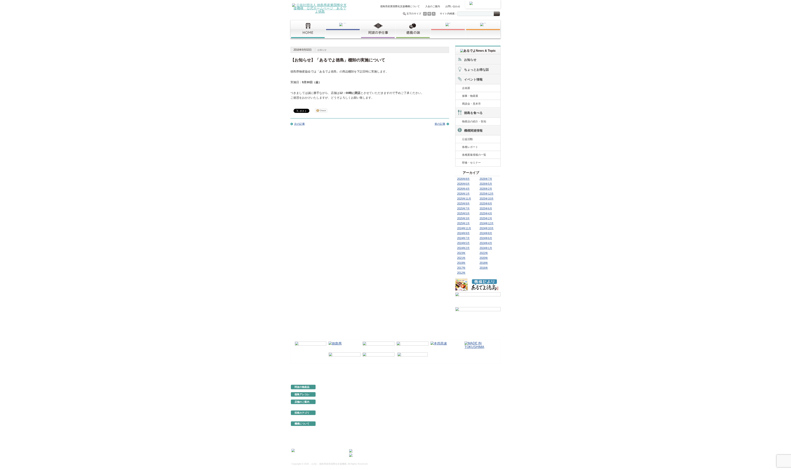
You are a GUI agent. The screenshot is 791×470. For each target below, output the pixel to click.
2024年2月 (463, 248)
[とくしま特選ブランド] (342, 29)
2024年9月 (463, 233)
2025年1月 (463, 223)
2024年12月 (487, 223)
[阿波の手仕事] (377, 29)
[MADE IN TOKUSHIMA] (480, 346)
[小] (425, 14)
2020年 (484, 258)
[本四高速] (446, 346)
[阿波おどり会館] (378, 346)
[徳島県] (344, 346)
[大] (433, 14)
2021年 (461, 258)
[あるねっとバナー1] (478, 299)
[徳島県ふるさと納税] (310, 346)
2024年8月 (486, 233)
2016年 (484, 267)
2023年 (461, 253)
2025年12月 (487, 193)
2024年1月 (486, 248)
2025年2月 (486, 218)
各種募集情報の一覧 (474, 154)
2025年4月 (486, 213)
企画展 (466, 88)
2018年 (484, 262)
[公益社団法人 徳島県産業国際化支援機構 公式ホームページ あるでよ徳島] (320, 8)
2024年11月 (464, 228)
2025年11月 (464, 198)
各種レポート (470, 146)
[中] (429, 14)
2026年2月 (486, 188)
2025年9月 (463, 203)
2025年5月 (463, 213)
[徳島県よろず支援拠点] (412, 356)
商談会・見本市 (471, 103)
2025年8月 (486, 203)
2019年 (461, 262)
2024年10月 (487, 228)
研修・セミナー (471, 162)
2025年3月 (463, 218)
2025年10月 (487, 198)
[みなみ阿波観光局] (344, 357)
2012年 (461, 272)
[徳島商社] (448, 29)
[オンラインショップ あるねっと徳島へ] (483, 4)
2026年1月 (463, 193)
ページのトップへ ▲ (487, 373)
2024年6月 (486, 238)
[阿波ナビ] (412, 346)
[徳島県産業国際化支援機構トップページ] (307, 29)
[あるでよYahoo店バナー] (478, 314)
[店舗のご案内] (483, 29)
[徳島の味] (413, 29)
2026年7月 (486, 178)
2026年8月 (463, 178)
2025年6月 (486, 208)
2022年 (484, 253)
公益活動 (467, 139)
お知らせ (321, 50)
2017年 (461, 267)
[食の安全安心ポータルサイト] (378, 357)
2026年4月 (463, 188)
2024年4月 (486, 243)
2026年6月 (463, 183)
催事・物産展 (470, 95)
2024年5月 (463, 243)
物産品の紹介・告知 (474, 121)
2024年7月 (463, 238)
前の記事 (440, 123)
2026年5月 (486, 183)
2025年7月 (463, 208)
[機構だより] (478, 284)
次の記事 (299, 123)
